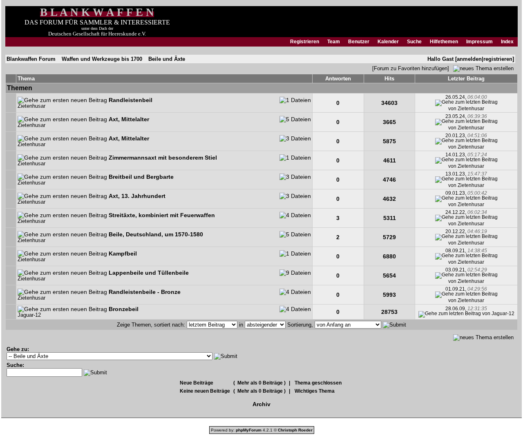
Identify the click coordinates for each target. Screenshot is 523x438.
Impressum (479, 41)
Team (333, 41)
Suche (414, 41)
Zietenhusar (31, 106)
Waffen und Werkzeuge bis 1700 (102, 59)
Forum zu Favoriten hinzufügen (410, 68)
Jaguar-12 (29, 315)
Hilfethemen (444, 41)
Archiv (261, 404)
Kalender (388, 41)
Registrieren (304, 41)
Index (507, 41)
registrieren (497, 59)
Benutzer (358, 41)
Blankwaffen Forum (31, 59)
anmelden (469, 59)
